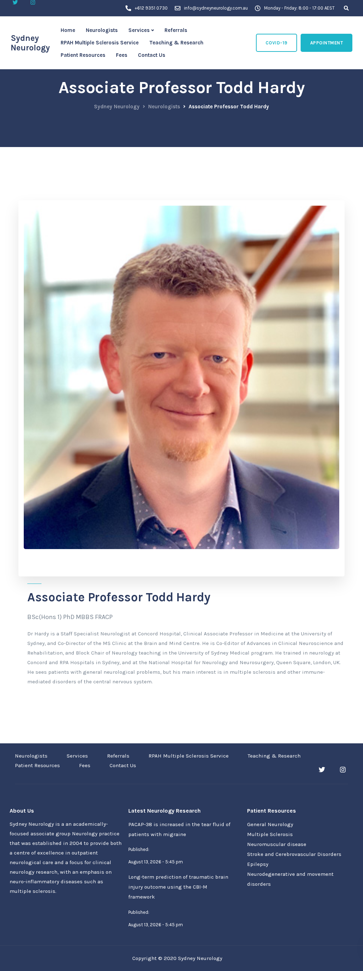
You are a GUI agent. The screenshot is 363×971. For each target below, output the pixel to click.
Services (139, 30)
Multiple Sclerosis (270, 834)
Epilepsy (257, 864)
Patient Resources (83, 55)
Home (68, 30)
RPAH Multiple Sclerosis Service (100, 42)
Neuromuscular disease (276, 844)
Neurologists (102, 30)
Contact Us (151, 55)
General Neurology (270, 824)
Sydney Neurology (30, 43)
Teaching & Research (176, 42)
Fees (121, 55)
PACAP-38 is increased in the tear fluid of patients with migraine (179, 829)
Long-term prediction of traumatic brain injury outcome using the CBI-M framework (178, 887)
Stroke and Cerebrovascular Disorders (294, 854)
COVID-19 (276, 42)
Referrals (175, 30)
